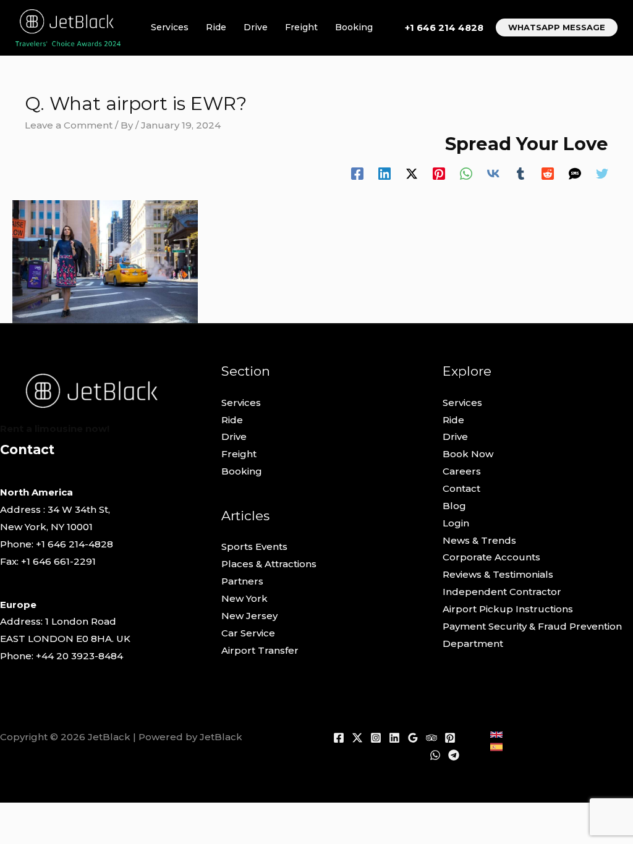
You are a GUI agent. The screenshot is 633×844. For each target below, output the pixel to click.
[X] (357, 737)
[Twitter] (602, 173)
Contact (461, 488)
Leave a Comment (69, 125)
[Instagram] (375, 737)
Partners (242, 581)
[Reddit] (548, 173)
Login (456, 523)
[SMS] (575, 173)
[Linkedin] (384, 173)
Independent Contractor (502, 591)
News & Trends (479, 540)
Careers (462, 471)
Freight (301, 27)
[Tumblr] (520, 173)
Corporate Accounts (491, 557)
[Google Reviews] (412, 737)
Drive (256, 27)
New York (244, 598)
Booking (354, 27)
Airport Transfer (260, 650)
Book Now (468, 454)
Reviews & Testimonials (498, 574)
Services (170, 27)
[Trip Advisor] (431, 737)
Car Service (248, 633)
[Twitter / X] (412, 173)
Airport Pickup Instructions (508, 609)
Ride (216, 27)
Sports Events (254, 546)
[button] (557, 27)
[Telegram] (453, 755)
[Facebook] (357, 173)
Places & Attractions (268, 564)
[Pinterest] (439, 173)
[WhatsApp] (466, 173)
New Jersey (249, 616)
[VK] (493, 173)
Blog (454, 506)
